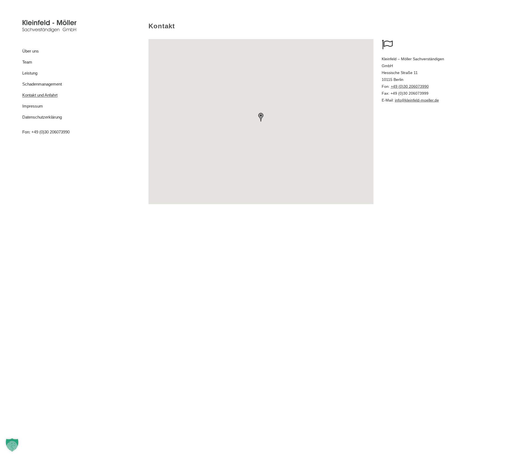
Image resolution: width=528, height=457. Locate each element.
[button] (261, 117)
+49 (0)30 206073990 (50, 132)
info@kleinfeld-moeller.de (417, 100)
